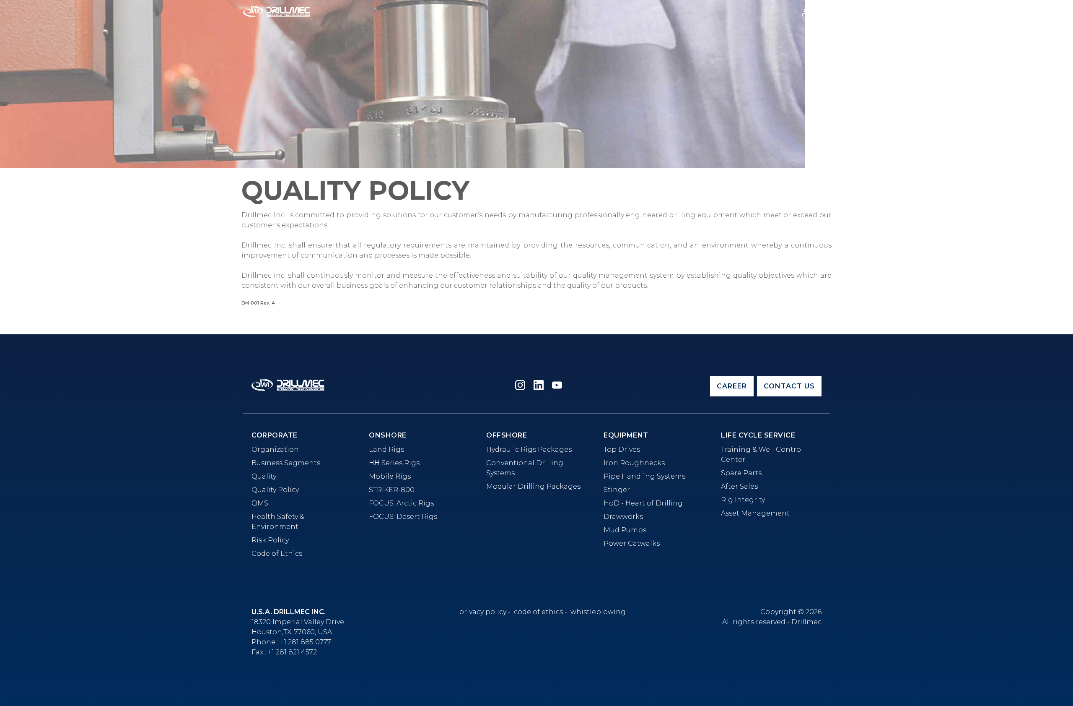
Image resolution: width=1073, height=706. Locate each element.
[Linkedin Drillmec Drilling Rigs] (539, 386)
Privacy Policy (482, 612)
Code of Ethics (276, 554)
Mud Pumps (625, 530)
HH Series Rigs (394, 463)
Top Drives (622, 449)
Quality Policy (275, 490)
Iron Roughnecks (634, 463)
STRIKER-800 (392, 490)
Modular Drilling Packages (533, 486)
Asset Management (755, 513)
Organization (275, 449)
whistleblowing (598, 612)
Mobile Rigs (390, 476)
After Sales (739, 486)
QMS (259, 503)
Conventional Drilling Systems (524, 468)
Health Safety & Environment (277, 522)
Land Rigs (386, 449)
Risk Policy (270, 540)
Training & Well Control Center (762, 454)
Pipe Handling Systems (644, 476)
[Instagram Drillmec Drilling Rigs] (520, 386)
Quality (263, 476)
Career (732, 386)
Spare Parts (741, 473)
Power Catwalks (632, 543)
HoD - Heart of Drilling (643, 503)
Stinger (617, 490)
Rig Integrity (743, 500)
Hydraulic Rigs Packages (529, 449)
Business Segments (285, 463)
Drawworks (623, 517)
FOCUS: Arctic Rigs (401, 503)
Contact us (789, 386)
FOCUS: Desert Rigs (403, 517)
